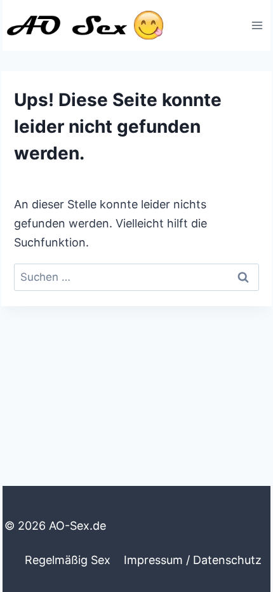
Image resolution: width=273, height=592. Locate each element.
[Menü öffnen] (257, 25)
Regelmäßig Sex (67, 560)
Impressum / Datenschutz (193, 560)
